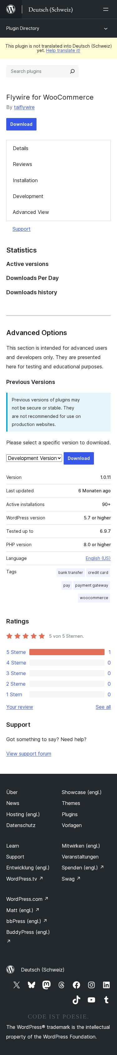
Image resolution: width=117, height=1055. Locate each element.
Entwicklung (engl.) (28, 867)
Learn (12, 846)
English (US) (98, 558)
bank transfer (70, 572)
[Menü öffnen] (107, 9)
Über (11, 792)
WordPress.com (27, 899)
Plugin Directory (22, 28)
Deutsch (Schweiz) (43, 970)
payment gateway (91, 585)
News (12, 803)
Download (21, 124)
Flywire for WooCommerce (50, 97)
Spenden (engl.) (83, 867)
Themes (71, 803)
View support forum (28, 753)
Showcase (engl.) (82, 792)
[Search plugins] (72, 71)
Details (20, 148)
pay (66, 585)
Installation (25, 180)
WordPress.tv (24, 879)
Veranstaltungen (80, 857)
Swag (71, 879)
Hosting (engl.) (23, 814)
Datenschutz (21, 825)
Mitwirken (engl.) (81, 846)
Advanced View (31, 212)
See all (103, 707)
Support (21, 229)
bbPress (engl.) (26, 921)
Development (28, 196)
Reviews (22, 164)
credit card (98, 572)
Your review (19, 707)
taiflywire (24, 107)
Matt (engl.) (23, 910)
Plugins (70, 814)
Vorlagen (72, 825)
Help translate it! (63, 50)
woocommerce (94, 597)
